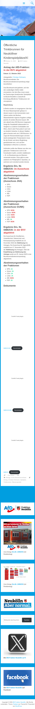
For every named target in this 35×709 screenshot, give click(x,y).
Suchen (26, 620)
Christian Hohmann (19, 77)
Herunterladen (17, 348)
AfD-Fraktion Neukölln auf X (16, 658)
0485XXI (6, 472)
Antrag (5, 480)
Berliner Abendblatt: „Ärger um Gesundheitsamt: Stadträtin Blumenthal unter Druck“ (8, 495)
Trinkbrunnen (7, 482)
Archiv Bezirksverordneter (18, 477)
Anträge (8, 477)
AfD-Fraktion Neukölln (14, 687)
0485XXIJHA (7, 348)
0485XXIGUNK (8, 410)
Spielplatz (23, 480)
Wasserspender (16, 482)
